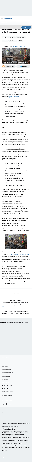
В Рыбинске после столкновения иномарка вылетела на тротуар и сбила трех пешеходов (15, 313)
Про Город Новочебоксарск (8, 360)
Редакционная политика (7, 415)
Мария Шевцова (19, 46)
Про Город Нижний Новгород (9, 385)
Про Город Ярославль (7, 363)
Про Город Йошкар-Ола (7, 372)
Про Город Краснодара (7, 395)
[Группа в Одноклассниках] (9, 66)
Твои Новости (5, 379)
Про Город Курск (6, 376)
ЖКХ (20, 41)
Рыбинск (13, 41)
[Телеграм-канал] (23, 66)
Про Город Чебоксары (7, 357)
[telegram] (19, 293)
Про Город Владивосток (7, 391)
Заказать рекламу (5, 22)
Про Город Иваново (6, 369)
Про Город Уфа (5, 382)
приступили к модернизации (19, 254)
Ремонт (5, 41)
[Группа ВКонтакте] (3, 404)
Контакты (4, 412)
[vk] (13, 293)
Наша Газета (5, 366)
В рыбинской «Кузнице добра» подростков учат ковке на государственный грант (15, 304)
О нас (3, 409)
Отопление (21, 37)
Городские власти (9, 37)
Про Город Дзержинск (7, 388)
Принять (26, 27)
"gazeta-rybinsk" (13, 97)
